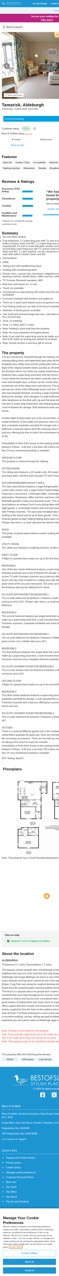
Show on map (17, 145)
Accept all (29, 1270)
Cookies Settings (29, 1253)
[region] (29, 1242)
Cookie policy (15, 1247)
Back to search (14, 27)
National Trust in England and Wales (30, 941)
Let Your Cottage (40, 4)
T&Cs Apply (47, 20)
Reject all (29, 1262)
